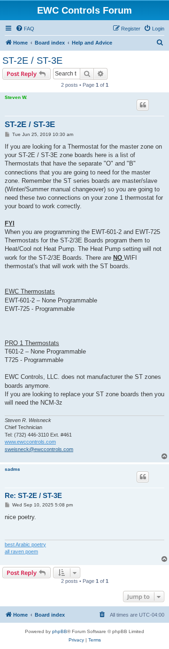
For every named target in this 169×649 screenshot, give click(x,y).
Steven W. (16, 97)
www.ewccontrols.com (30, 442)
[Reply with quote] (143, 105)
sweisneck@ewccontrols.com (39, 449)
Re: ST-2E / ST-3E (33, 495)
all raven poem (21, 551)
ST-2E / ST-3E (32, 60)
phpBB (59, 631)
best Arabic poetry (25, 544)
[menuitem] (24, 28)
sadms (12, 469)
